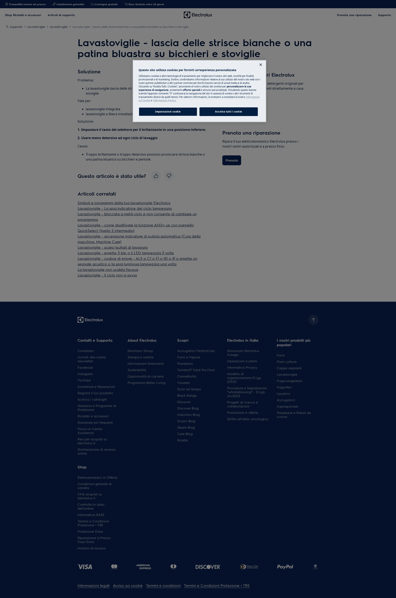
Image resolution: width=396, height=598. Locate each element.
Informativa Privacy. (164, 100)
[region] (199, 91)
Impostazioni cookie (168, 111)
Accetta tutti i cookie (228, 111)
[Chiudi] (260, 64)
